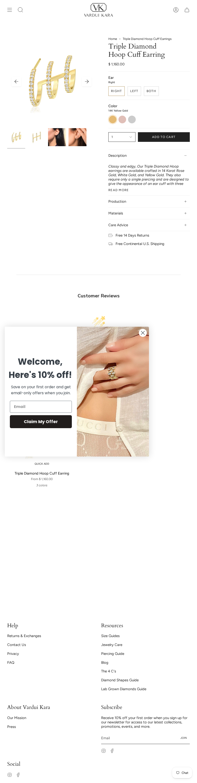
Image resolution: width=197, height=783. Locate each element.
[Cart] (186, 10)
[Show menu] (9, 10)
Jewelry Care (111, 645)
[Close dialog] (143, 333)
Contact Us (16, 645)
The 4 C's (108, 671)
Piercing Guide (112, 653)
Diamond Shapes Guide (120, 680)
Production (117, 201)
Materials (115, 213)
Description (117, 155)
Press (11, 727)
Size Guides (110, 636)
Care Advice (118, 225)
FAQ (10, 662)
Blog (104, 662)
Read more (118, 190)
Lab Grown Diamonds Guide (123, 689)
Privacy (13, 653)
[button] (20, 10)
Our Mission (16, 718)
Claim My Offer (41, 422)
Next (87, 81)
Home (112, 39)
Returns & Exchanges (24, 636)
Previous (16, 81)
